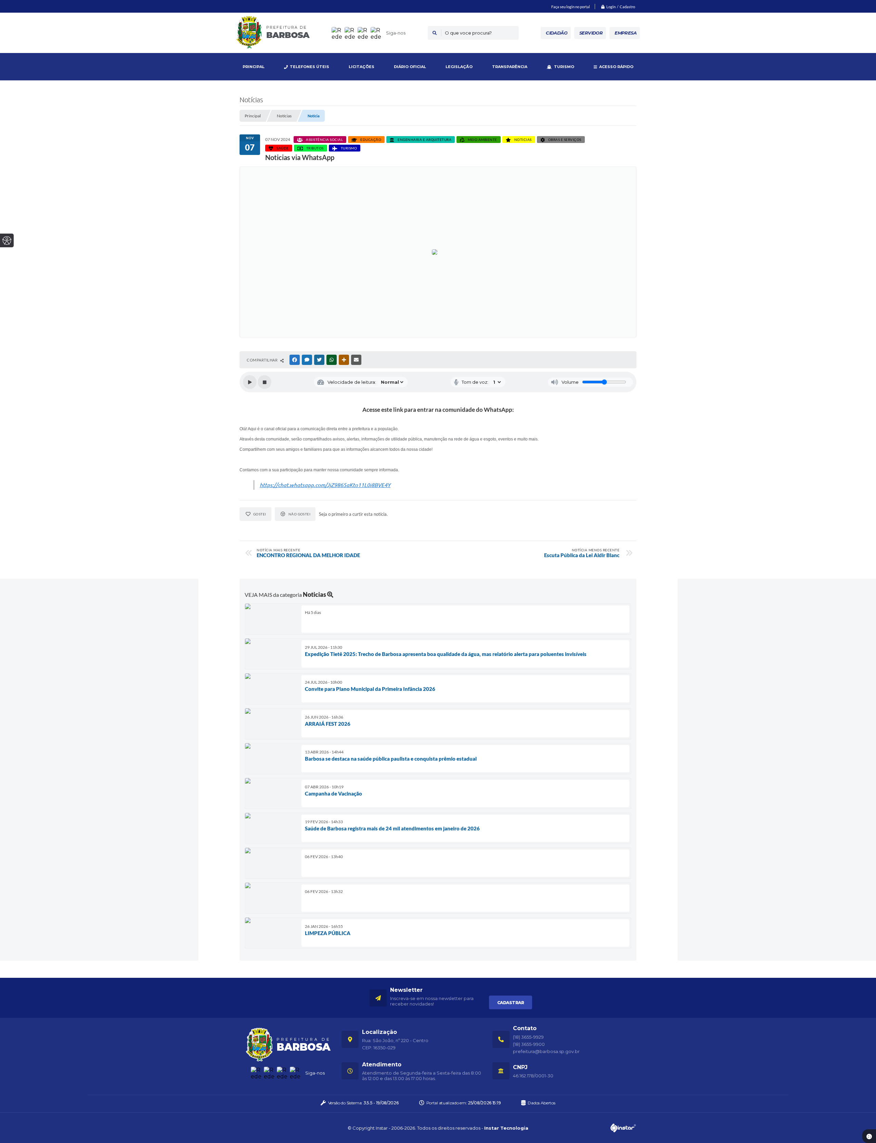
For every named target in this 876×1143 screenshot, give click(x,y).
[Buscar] (434, 33)
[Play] (250, 382)
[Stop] (264, 382)
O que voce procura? (468, 33)
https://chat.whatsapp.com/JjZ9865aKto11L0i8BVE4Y (325, 485)
